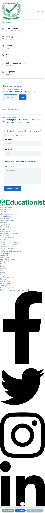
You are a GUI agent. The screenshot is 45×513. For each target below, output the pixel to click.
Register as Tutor (35, 510)
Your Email (8, 149)
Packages (3, 275)
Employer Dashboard (7, 260)
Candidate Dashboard (8, 227)
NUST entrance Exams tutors (10, 251)
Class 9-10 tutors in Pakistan (10, 242)
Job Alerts (3, 222)
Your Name (8, 139)
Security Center (6, 286)
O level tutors (5, 231)
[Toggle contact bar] (22, 504)
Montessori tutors (6, 247)
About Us (3, 268)
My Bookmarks (5, 225)
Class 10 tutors (5, 240)
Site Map (3, 279)
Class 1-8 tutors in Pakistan (9, 244)
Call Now (21, 510)
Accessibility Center (7, 288)
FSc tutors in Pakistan (7, 238)
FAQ (1, 270)
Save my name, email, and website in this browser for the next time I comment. (20, 162)
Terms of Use (5, 281)
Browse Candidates (7, 220)
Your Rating (19, 135)
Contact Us (4, 266)
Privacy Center (5, 283)
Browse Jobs (4, 218)
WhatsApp (9, 510)
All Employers (5, 262)
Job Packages (5, 257)
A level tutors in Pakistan (9, 233)
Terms (2, 273)
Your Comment (10, 166)
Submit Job (4, 255)
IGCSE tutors (4, 235)
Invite (23, 97)
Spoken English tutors (7, 249)
